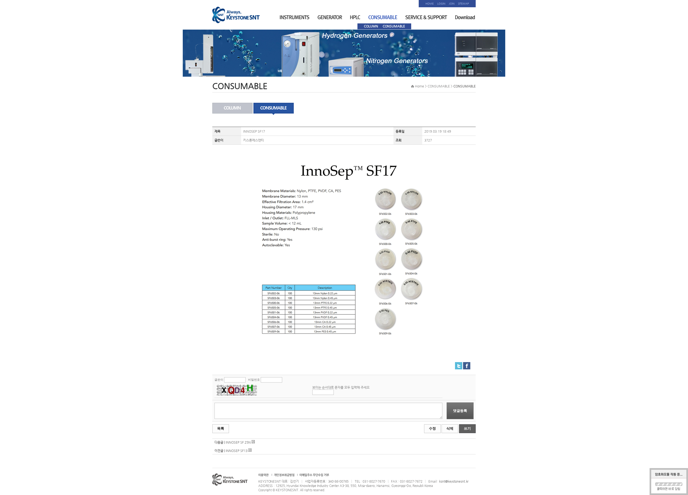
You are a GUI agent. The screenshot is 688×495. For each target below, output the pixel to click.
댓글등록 (460, 411)
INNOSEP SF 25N (238, 442)
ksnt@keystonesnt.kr (453, 481)
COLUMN (371, 26)
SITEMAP (463, 3)
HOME (429, 3)
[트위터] (458, 364)
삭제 (449, 428)
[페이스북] (466, 364)
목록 (220, 428)
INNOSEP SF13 (237, 450)
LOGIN (441, 3)
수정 (432, 428)
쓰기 (467, 428)
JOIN (451, 3)
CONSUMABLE (394, 26)
